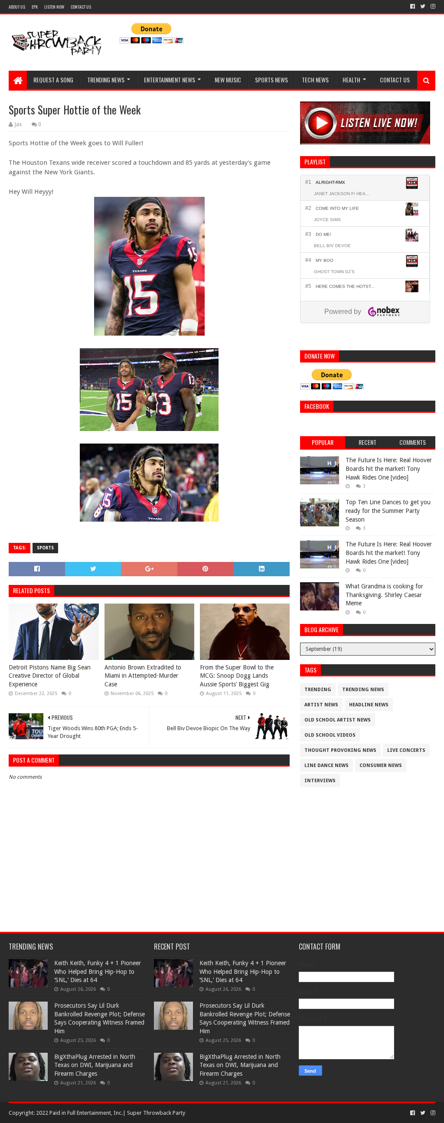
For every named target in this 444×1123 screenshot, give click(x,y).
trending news (363, 689)
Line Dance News (326, 765)
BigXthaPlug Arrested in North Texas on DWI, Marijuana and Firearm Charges (94, 1065)
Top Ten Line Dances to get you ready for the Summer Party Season (388, 510)
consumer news (380, 765)
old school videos (330, 735)
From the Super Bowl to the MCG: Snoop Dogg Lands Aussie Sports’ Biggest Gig (237, 676)
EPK (35, 6)
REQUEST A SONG (53, 79)
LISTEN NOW (54, 6)
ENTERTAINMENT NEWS (169, 79)
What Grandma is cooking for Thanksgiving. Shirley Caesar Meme (384, 595)
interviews (320, 780)
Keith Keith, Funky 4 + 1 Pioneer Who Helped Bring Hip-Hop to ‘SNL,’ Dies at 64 (97, 971)
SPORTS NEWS (271, 79)
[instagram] (432, 6)
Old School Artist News (337, 720)
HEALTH (351, 79)
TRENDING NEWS (105, 79)
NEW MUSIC (228, 79)
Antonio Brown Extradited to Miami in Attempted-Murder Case (142, 676)
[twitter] (422, 6)
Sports (45, 547)
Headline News (368, 705)
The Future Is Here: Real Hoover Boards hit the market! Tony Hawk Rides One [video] (389, 468)
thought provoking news (340, 750)
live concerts (406, 750)
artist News (321, 705)
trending (317, 689)
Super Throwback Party (156, 1113)
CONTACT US (81, 6)
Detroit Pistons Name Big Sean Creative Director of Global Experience (50, 676)
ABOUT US (17, 6)
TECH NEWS (315, 79)
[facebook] (412, 6)
